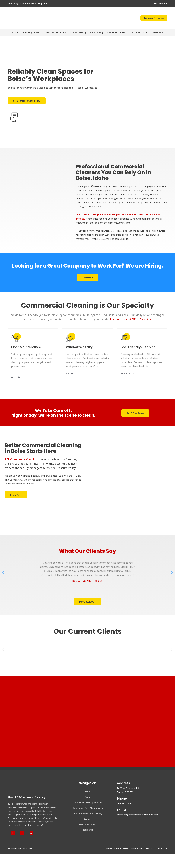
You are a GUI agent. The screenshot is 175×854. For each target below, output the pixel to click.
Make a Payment (87, 815)
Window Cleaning (78, 23)
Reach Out (158, 23)
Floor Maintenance (55, 23)
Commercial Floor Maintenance (87, 798)
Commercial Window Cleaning (87, 804)
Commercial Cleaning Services (87, 793)
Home (88, 782)
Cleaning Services (32, 23)
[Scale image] (22, 643)
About (15, 23)
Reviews (88, 809)
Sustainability (96, 23)
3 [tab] (92, 579)
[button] (153, 13)
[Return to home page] (16, 777)
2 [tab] (87, 579)
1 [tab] (83, 579)
